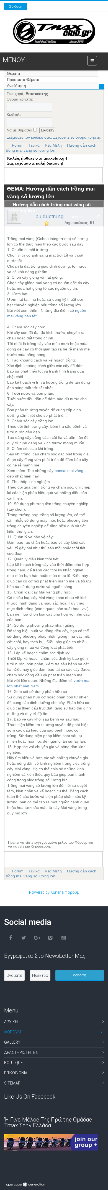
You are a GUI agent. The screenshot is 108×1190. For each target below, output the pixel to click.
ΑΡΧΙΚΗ (11, 1022)
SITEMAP (12, 1083)
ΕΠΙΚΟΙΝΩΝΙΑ (15, 1073)
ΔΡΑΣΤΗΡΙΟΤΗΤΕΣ (21, 1052)
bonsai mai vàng (69, 470)
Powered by (39, 892)
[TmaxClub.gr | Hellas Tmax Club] (54, 31)
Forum (18, 145)
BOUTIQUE (13, 1062)
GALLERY (12, 1042)
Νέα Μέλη (53, 145)
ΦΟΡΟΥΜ (12, 1032)
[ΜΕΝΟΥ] (92, 60)
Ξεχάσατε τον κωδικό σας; (29, 137)
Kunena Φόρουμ (64, 892)
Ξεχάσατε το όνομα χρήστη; (77, 137)
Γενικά (34, 145)
